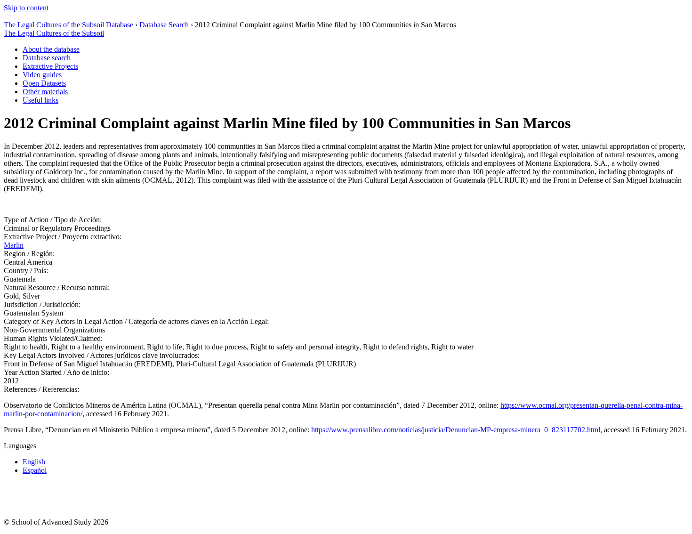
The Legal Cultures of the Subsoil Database (68, 25)
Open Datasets (44, 83)
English (34, 462)
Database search (47, 58)
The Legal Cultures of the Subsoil (54, 33)
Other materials (45, 92)
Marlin (14, 245)
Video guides (42, 75)
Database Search (164, 25)
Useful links (40, 100)
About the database (51, 49)
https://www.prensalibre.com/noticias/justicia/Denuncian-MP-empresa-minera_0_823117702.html (455, 430)
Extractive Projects (50, 66)
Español (35, 470)
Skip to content (26, 8)
